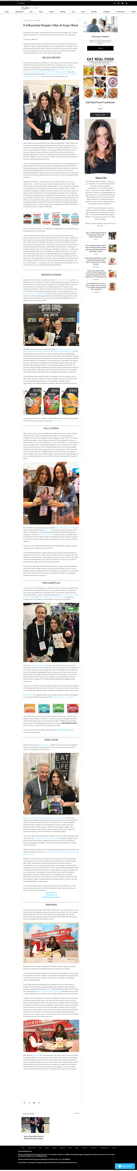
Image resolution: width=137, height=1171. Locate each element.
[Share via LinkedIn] (34, 1103)
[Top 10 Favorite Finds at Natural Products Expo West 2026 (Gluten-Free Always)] (35, 1125)
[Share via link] (39, 1103)
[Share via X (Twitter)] (29, 1103)
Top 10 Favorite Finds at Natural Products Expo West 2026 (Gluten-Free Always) (34, 1137)
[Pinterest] (127, 3)
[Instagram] (119, 3)
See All (77, 1113)
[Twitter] (123, 3)
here (104, 219)
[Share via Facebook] (24, 1103)
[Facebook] (115, 3)
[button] (49, 12)
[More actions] (78, 20)
